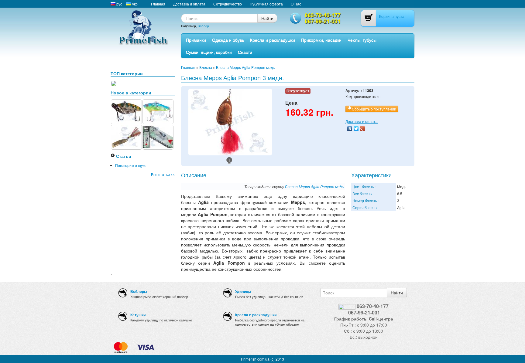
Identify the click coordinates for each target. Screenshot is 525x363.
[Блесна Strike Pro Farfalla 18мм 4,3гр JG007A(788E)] (126, 111)
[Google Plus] (362, 129)
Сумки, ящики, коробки (209, 52)
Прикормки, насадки (321, 40)
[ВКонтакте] (350, 129)
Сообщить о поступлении (374, 108)
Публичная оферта (266, 3)
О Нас (296, 3)
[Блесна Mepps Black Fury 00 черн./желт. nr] (114, 82)
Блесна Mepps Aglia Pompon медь (245, 67)
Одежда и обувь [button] (228, 40)
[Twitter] (356, 129)
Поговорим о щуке (130, 165)
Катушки (138, 314)
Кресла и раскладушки (272, 40)
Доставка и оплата (189, 3)
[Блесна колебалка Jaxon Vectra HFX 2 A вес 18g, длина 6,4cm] (158, 136)
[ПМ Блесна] (126, 136)
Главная (158, 3)
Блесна (205, 67)
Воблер (203, 26)
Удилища (243, 291)
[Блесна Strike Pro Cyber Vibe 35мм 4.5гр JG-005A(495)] (158, 111)
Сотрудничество (227, 3)
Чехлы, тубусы (362, 40)
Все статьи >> (163, 174)
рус (118, 3)
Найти (267, 18)
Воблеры (138, 291)
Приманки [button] (196, 40)
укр (134, 3)
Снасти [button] (245, 52)
